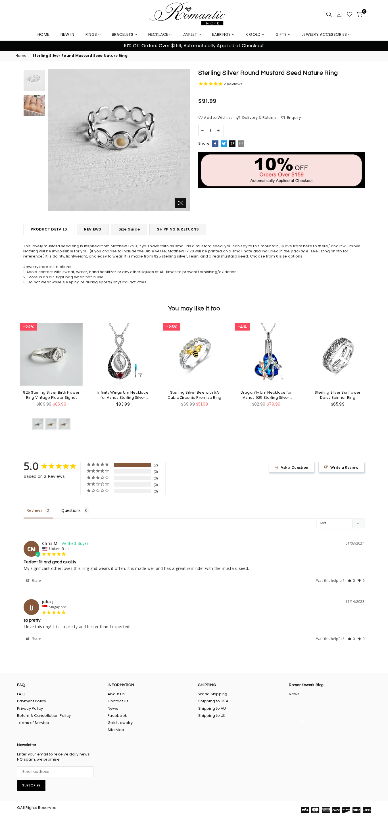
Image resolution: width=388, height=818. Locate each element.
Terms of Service (33, 722)
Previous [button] (11, 46)
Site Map (116, 729)
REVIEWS (92, 229)
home (43, 34)
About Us (116, 694)
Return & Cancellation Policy (44, 715)
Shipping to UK (212, 715)
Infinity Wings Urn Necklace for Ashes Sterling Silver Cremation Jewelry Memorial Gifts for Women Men (123, 395)
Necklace (159, 34)
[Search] (329, 14)
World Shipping (213, 694)
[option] (194, 46)
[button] (351, 580)
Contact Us (118, 701)
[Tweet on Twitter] (224, 143)
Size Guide (129, 229)
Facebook (117, 715)
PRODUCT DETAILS (49, 229)
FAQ (21, 694)
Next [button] (377, 46)
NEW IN (67, 34)
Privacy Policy (30, 708)
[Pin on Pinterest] (232, 143)
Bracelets (123, 34)
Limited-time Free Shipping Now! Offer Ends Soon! (194, 45)
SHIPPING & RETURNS (178, 229)
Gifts (282, 34)
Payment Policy (31, 701)
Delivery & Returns (259, 117)
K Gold (254, 34)
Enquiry (293, 117)
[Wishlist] (349, 14)
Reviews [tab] (34, 510)
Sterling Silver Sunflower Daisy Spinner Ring (338, 395)
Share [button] (36, 580)
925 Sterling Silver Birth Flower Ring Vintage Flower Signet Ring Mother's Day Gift (51, 395)
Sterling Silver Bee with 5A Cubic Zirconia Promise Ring (194, 395)
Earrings (222, 34)
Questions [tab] (71, 510)
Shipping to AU (212, 708)
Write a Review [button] (344, 467)
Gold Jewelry (120, 722)
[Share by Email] (241, 143)
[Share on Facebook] (215, 143)
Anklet (191, 34)
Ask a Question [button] (294, 467)
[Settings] (339, 14)
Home (21, 55)
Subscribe (31, 785)
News (113, 708)
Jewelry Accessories (325, 34)
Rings (91, 34)
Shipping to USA (213, 701)
